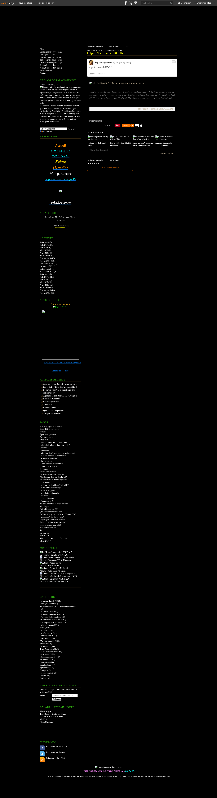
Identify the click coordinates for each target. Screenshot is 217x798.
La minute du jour (47, 646)
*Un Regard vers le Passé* (51, 622)
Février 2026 (45, 258)
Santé (42, 627)
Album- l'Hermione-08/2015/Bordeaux (56, 560)
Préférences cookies (163, 776)
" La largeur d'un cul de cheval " (53, 477)
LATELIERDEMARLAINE (52, 716)
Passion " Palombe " (51, 398)
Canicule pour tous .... (52, 401)
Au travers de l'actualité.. (50, 619)
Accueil (43, 431)
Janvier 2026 (45, 260)
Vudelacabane (45, 664)
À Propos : (44, 105)
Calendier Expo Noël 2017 (130, 83)
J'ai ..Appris (45, 469)
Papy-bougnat (63, 776)
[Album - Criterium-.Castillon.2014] (55, 578)
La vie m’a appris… (48, 490)
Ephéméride (45, 667)
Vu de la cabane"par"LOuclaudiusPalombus (58, 606)
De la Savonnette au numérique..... (54, 455)
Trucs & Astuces (47, 648)
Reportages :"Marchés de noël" (53, 519)
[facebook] (126, 3)
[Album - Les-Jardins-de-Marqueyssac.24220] (59, 573)
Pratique (43, 670)
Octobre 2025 (46, 268)
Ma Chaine (44, 719)
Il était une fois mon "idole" (51, 463)
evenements (44, 654)
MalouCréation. (46, 721)
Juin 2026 (44, 247)
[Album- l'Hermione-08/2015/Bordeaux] (57, 557)
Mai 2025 (44, 282)
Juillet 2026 (45, 244)
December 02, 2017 (97, 73)
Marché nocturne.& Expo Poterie (54, 503)
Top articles (91, 776)
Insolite (43, 678)
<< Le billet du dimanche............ (97, 46)
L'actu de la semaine (48, 651)
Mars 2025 (44, 287)
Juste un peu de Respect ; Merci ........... (60, 383)
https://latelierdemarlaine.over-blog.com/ (62, 363)
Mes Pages (44, 506)
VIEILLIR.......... (47, 535)
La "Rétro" (44, 630)
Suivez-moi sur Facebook (56, 746)
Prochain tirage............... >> (118, 46)
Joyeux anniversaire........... (51, 471)
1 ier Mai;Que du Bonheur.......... (54, 426)
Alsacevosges (45, 711)
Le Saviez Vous (46, 611)
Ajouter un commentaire (110, 168)
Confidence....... (46, 450)
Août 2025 (44, 274)
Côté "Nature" (46, 635)
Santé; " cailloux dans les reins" (53, 522)
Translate (49, 131)
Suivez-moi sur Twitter (55, 752)
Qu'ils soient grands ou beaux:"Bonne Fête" (58, 514)
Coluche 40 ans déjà (51, 407)
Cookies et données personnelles (141, 776)
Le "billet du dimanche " (50, 492)
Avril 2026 (44, 252)
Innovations (45, 662)
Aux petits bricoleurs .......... (55, 413)
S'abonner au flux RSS (55, 758)
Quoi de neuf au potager (53, 410)
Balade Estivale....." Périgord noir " (55, 445)
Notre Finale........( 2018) (50, 508)
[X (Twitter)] (130, 3)
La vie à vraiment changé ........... (54, 487)
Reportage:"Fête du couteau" (52, 516)
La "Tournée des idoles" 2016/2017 (54, 485)
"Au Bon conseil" (47, 640)
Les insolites (45, 638)
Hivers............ (46, 461)
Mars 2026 (44, 255)
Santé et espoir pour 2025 (50, 524)
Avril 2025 (44, 284)
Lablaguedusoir (46, 603)
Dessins (43, 675)
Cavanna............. (47, 447)
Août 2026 (44, 242)
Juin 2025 (44, 279)
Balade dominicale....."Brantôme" (54, 442)
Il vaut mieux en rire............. (52, 466)
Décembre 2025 (47, 263)
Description (45, 54)
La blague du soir (47, 601)
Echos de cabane (47, 625)
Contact (43, 73)
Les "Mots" (44, 495)
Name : (43, 84)
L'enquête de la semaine (50, 617)
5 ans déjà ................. (49, 429)
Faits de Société (46, 672)
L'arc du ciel (45, 482)
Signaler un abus (113, 776)
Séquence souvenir (47, 656)
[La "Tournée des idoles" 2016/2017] (56, 552)
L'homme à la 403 (47, 500)
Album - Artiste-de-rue (49, 565)
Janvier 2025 (45, 292)
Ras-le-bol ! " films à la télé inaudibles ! (60, 386)
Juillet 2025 (45, 276)
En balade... (45, 659)
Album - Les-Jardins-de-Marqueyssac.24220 (58, 576)
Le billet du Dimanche (49, 614)
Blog (42, 49)
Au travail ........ (50, 404)
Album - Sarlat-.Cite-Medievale (53, 570)
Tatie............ (45, 530)
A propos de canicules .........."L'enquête (60, 395)
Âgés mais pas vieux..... (50, 434)
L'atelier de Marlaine (60, 371)
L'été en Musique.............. (51, 498)
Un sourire (44, 532)
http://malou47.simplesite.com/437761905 (155, 109)
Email (42, 695)
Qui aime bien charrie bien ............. (55, 511)
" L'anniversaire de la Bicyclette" (53, 479)
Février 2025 (45, 290)
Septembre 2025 (47, 271)
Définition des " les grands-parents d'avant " (58, 453)
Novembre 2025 (47, 266)
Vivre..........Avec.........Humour (53, 538)
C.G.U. (124, 776)
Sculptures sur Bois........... (51, 527)
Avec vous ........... (48, 439)
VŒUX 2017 (45, 540)
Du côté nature (46, 633)
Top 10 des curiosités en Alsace (53, 713)
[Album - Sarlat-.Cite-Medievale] (54, 568)
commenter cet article (166, 153)
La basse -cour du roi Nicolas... (53, 474)
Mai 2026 (44, 250)
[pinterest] (135, 3)
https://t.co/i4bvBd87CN (105, 53)
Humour (43, 643)
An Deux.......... (46, 437)
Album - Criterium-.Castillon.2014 (54, 581)
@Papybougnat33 (121, 62)
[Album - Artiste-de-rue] (51, 562)
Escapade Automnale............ (52, 458)
